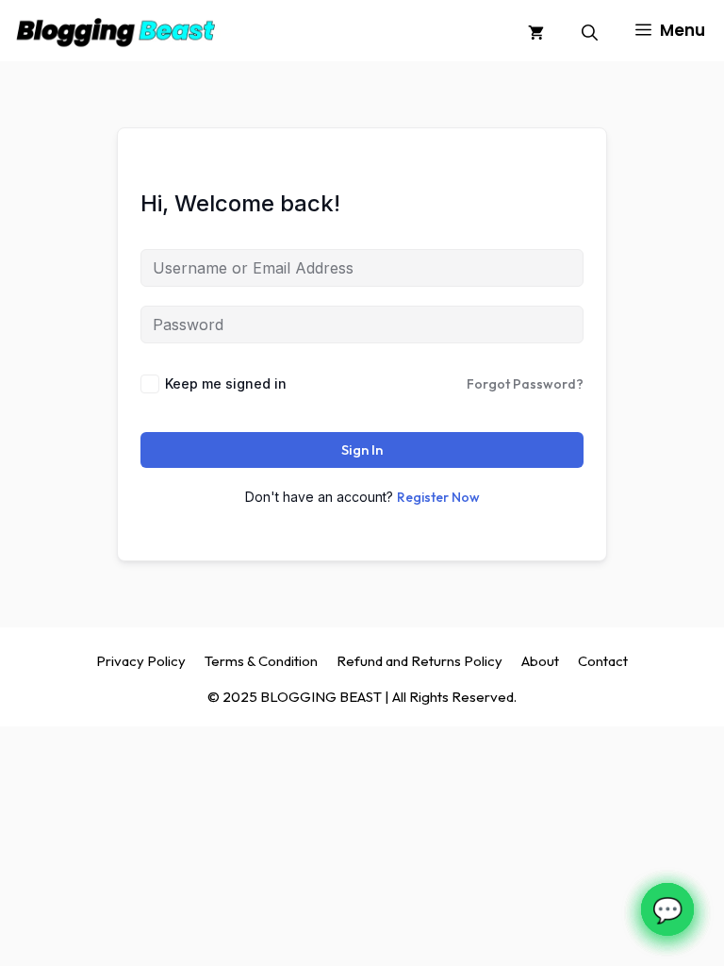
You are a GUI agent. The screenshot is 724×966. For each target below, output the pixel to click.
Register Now (438, 497)
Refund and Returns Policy (419, 661)
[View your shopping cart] (536, 31)
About (540, 661)
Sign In (362, 449)
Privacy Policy (141, 661)
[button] (590, 31)
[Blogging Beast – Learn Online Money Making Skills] (115, 30)
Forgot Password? (525, 383)
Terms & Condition (261, 661)
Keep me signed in (226, 383)
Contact (603, 661)
